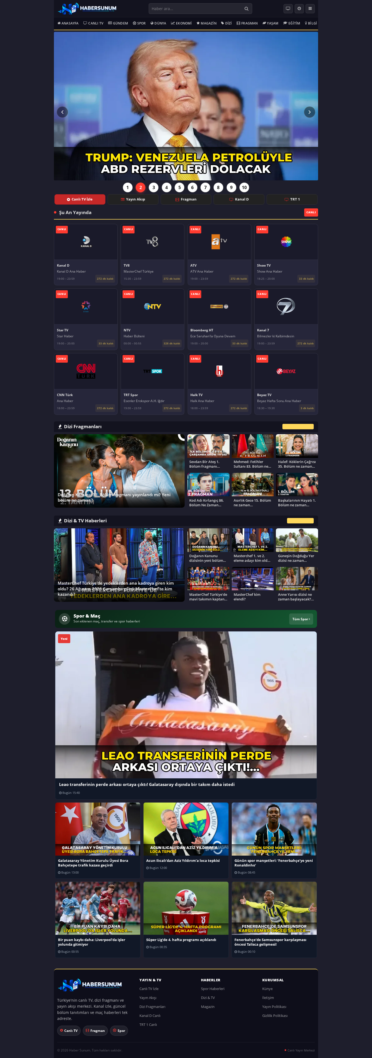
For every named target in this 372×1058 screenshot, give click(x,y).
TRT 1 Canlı (148, 1024)
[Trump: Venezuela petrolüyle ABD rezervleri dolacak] (186, 106)
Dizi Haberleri (300, 521)
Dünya (160, 23)
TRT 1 (295, 199)
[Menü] (310, 8)
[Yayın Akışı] (299, 8)
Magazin (208, 23)
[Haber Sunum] (87, 9)
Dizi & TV (208, 997)
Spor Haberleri (212, 988)
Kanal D (242, 199)
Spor (141, 23)
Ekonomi (184, 23)
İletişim (268, 997)
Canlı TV (95, 23)
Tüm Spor (300, 618)
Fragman (249, 23)
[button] (62, 112)
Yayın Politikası (274, 1006)
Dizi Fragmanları (152, 1006)
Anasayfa (70, 23)
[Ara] (247, 9)
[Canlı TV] (288, 8)
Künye (267, 988)
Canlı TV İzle (82, 199)
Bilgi (312, 23)
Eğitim (294, 23)
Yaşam (272, 23)
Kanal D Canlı (149, 1015)
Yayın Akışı (135, 199)
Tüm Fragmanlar (298, 426)
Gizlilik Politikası (275, 1015)
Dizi (228, 23)
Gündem (120, 23)
